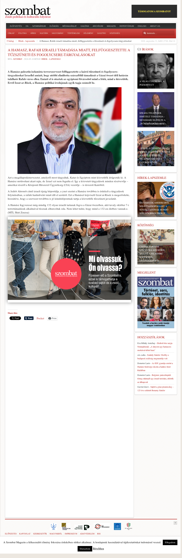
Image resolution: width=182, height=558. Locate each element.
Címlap (10, 40)
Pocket (40, 318)
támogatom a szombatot (154, 11)
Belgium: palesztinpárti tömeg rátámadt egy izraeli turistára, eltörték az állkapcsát (155, 378)
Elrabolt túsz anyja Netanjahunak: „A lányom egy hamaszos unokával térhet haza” (154, 347)
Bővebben (98, 548)
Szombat (17, 59)
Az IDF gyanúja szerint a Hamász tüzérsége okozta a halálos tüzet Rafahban (155, 367)
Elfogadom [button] (170, 542)
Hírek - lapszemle (26, 40)
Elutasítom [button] (85, 548)
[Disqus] (69, 372)
